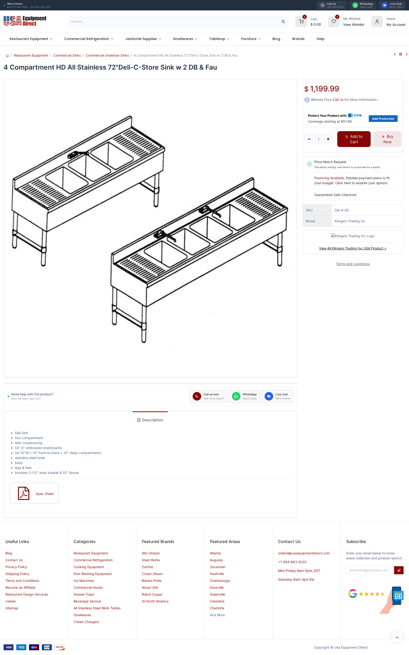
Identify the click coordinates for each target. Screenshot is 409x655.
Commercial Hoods (88, 587)
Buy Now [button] (388, 139)
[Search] (283, 21)
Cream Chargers (86, 622)
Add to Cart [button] (356, 139)
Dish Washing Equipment (93, 574)
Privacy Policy (16, 567)
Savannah (217, 567)
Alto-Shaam (151, 553)
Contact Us (14, 560)
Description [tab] (152, 420)
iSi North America (155, 601)
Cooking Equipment (89, 567)
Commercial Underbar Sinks (107, 55)
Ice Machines (84, 581)
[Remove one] (309, 139)
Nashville (217, 574)
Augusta (216, 560)
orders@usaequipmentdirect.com (304, 553)
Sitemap (11, 608)
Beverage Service (87, 601)
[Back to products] (401, 54)
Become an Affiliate (20, 587)
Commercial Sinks (67, 55)
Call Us (338, 100)
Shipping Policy (17, 574)
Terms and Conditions (22, 581)
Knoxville (217, 587)
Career (10, 601)
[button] (399, 570)
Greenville (217, 594)
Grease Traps (84, 594)
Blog (8, 553)
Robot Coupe (152, 594)
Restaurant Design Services (26, 594)
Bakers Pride (151, 581)
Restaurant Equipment (31, 55)
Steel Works (151, 560)
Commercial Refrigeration (93, 560)
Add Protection (383, 118)
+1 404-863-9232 (292, 562)
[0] (301, 21)
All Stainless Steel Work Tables (97, 608)
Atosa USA (150, 587)
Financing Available (329, 178)
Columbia (217, 601)
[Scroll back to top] (397, 637)
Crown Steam (152, 574)
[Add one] (328, 139)
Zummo (147, 567)
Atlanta (215, 553)
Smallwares (82, 615)
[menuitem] (31, 39)
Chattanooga (220, 581)
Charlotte (217, 608)
